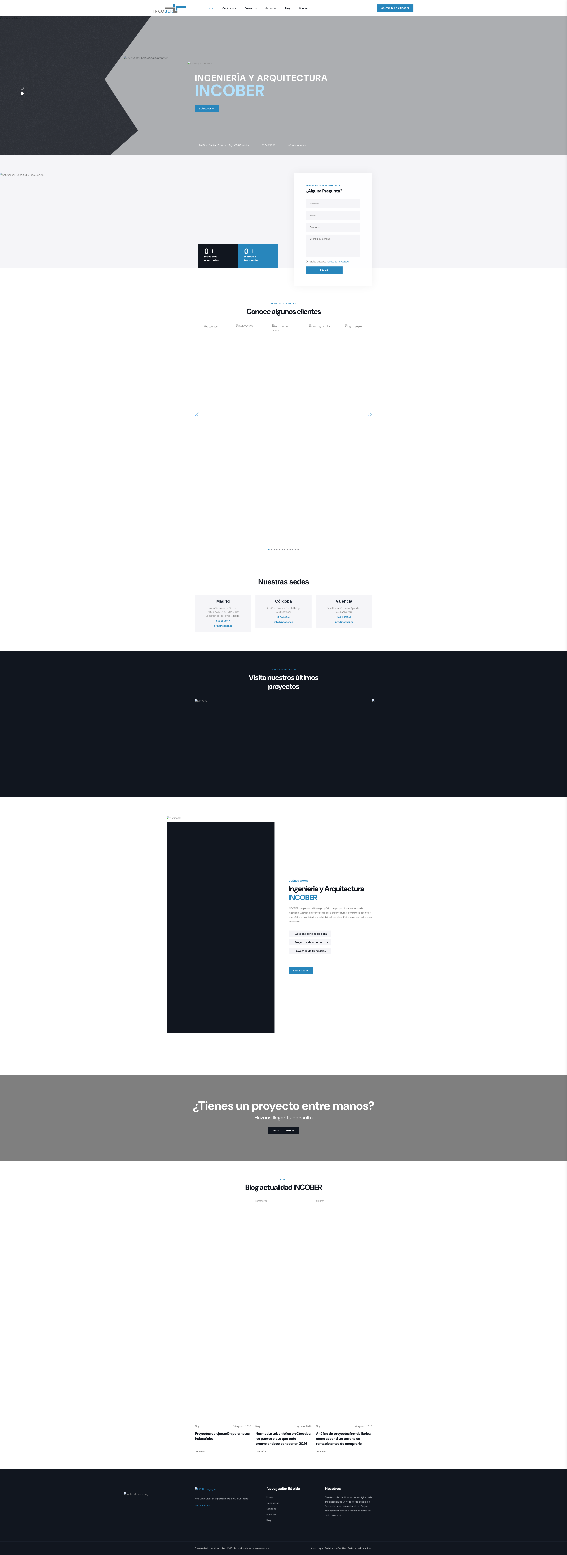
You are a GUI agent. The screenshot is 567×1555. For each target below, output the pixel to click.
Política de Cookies (335, 1548)
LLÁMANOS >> (206, 108)
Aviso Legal (317, 1548)
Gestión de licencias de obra (315, 912)
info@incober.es (297, 145)
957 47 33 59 (268, 145)
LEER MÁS (200, 1451)
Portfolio (271, 1514)
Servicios (270, 8)
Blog (287, 8)
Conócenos (229, 8)
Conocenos (273, 1502)
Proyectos (251, 8)
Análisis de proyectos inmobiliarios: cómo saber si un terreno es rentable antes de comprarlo (343, 1438)
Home (210, 8)
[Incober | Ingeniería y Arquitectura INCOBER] (170, 8)
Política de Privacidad (338, 261)
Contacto (304, 8)
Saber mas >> (300, 970)
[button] (22, 88)
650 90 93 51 (344, 617)
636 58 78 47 (223, 620)
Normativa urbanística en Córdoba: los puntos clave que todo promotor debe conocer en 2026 (283, 1438)
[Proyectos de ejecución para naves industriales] (223, 1311)
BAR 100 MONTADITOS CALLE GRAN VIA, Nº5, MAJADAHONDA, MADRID (355, 741)
